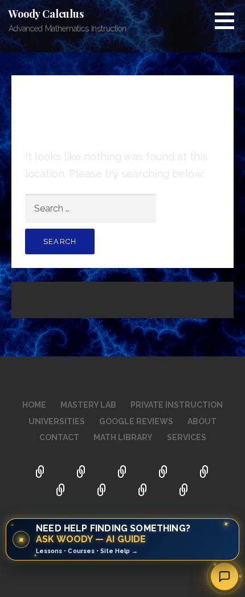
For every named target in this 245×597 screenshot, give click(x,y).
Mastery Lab (88, 404)
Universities (56, 421)
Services (186, 437)
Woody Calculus (46, 14)
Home (34, 404)
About (202, 421)
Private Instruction (176, 404)
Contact (59, 437)
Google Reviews (136, 421)
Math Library (123, 437)
